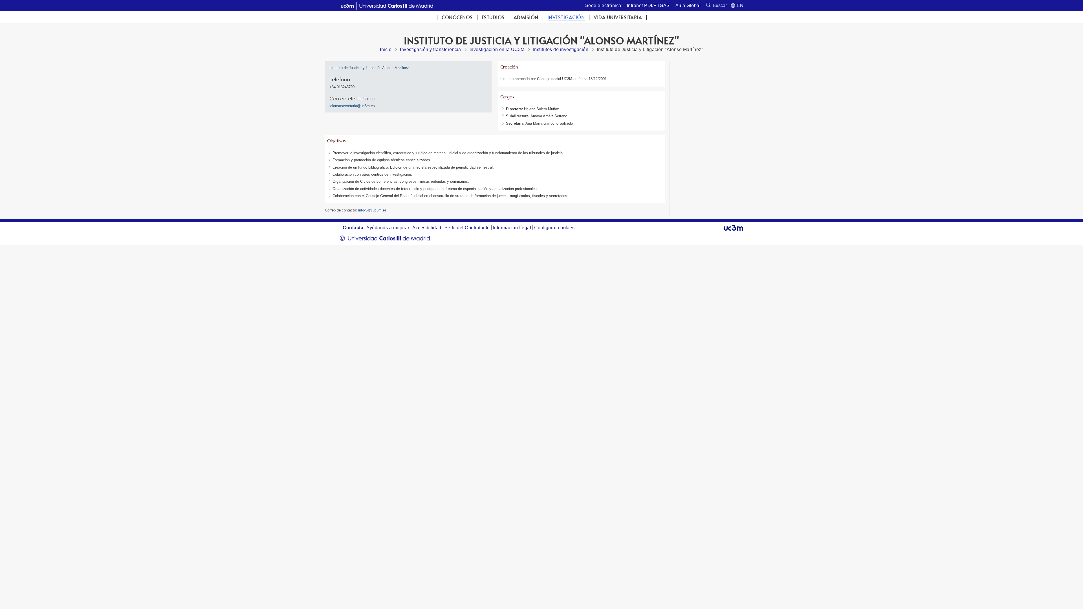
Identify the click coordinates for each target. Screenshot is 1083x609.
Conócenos (457, 17)
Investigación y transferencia (430, 49)
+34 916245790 (342, 87)
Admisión (526, 17)
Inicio (385, 49)
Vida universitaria (618, 17)
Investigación (566, 17)
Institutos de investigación (561, 49)
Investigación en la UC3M (497, 49)
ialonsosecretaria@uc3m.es (352, 106)
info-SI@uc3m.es (372, 210)
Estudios (493, 17)
